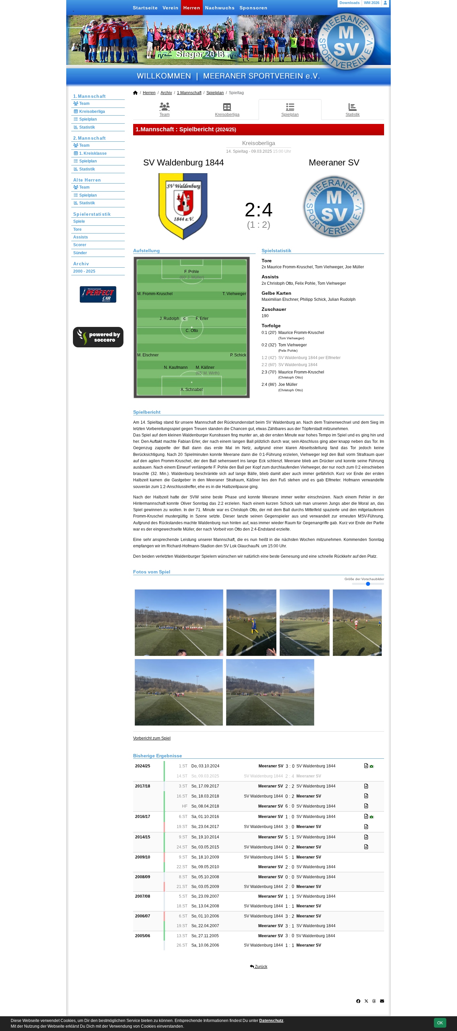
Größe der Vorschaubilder (364, 579)
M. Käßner (205, 367)
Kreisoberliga (91, 111)
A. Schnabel (192, 389)
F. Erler (202, 318)
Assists (80, 237)
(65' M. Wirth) (207, 373)
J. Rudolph (172, 318)
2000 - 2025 (84, 271)
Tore (77, 229)
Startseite (145, 7)
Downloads (350, 3)
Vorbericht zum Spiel (152, 738)
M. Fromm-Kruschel (155, 293)
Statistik (86, 127)
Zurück (260, 966)
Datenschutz (271, 1020)
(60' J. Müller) (192, 277)
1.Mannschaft (89, 96)
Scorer (79, 245)
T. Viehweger (234, 293)
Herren (191, 7)
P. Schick (238, 355)
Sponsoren (254, 7)
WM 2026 (371, 3)
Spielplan (87, 119)
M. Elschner (148, 355)
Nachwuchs (220, 7)
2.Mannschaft (89, 138)
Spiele (79, 221)
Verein (171, 7)
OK (440, 1023)
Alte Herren (87, 180)
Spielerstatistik (92, 214)
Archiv (81, 263)
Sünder (80, 253)
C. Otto (192, 330)
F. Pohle (191, 271)
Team (84, 103)
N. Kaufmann (176, 367)
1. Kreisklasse (92, 153)
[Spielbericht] (366, 765)
